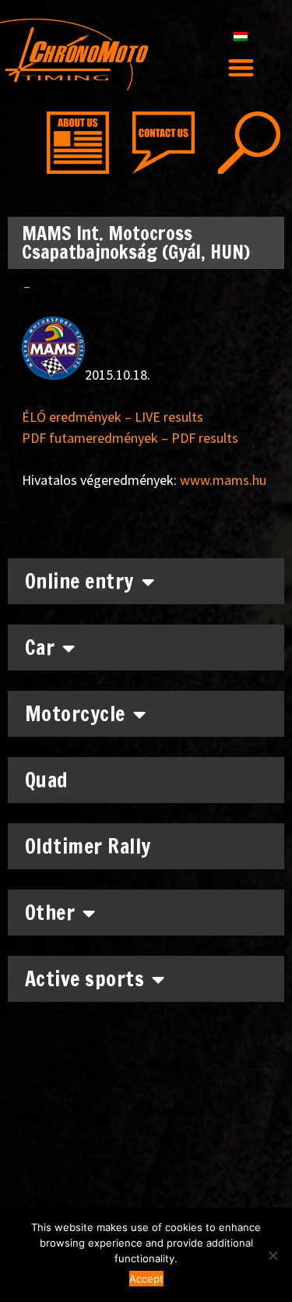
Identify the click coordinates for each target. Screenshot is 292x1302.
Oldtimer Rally (88, 846)
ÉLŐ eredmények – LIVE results (112, 417)
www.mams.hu (223, 480)
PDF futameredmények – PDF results (130, 438)
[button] (241, 67)
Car (40, 647)
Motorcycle (75, 713)
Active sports (85, 978)
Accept (146, 1278)
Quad (47, 780)
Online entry (79, 581)
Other (50, 912)
